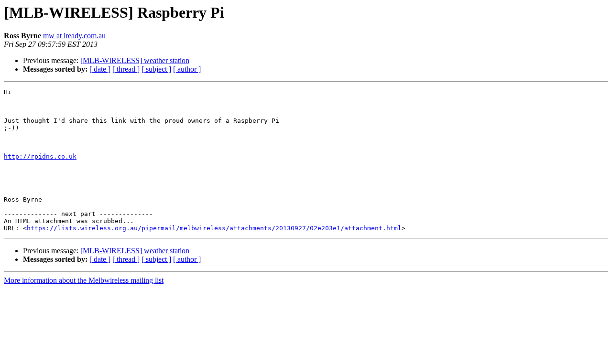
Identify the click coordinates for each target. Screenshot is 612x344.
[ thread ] (126, 69)
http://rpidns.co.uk (40, 156)
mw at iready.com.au (74, 36)
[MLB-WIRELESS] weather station (134, 60)
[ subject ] (156, 69)
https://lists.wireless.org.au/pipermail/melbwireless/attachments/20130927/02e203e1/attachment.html (214, 228)
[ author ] (187, 69)
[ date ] (99, 69)
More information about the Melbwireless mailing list (84, 280)
